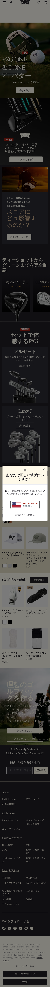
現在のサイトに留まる (25, 515)
